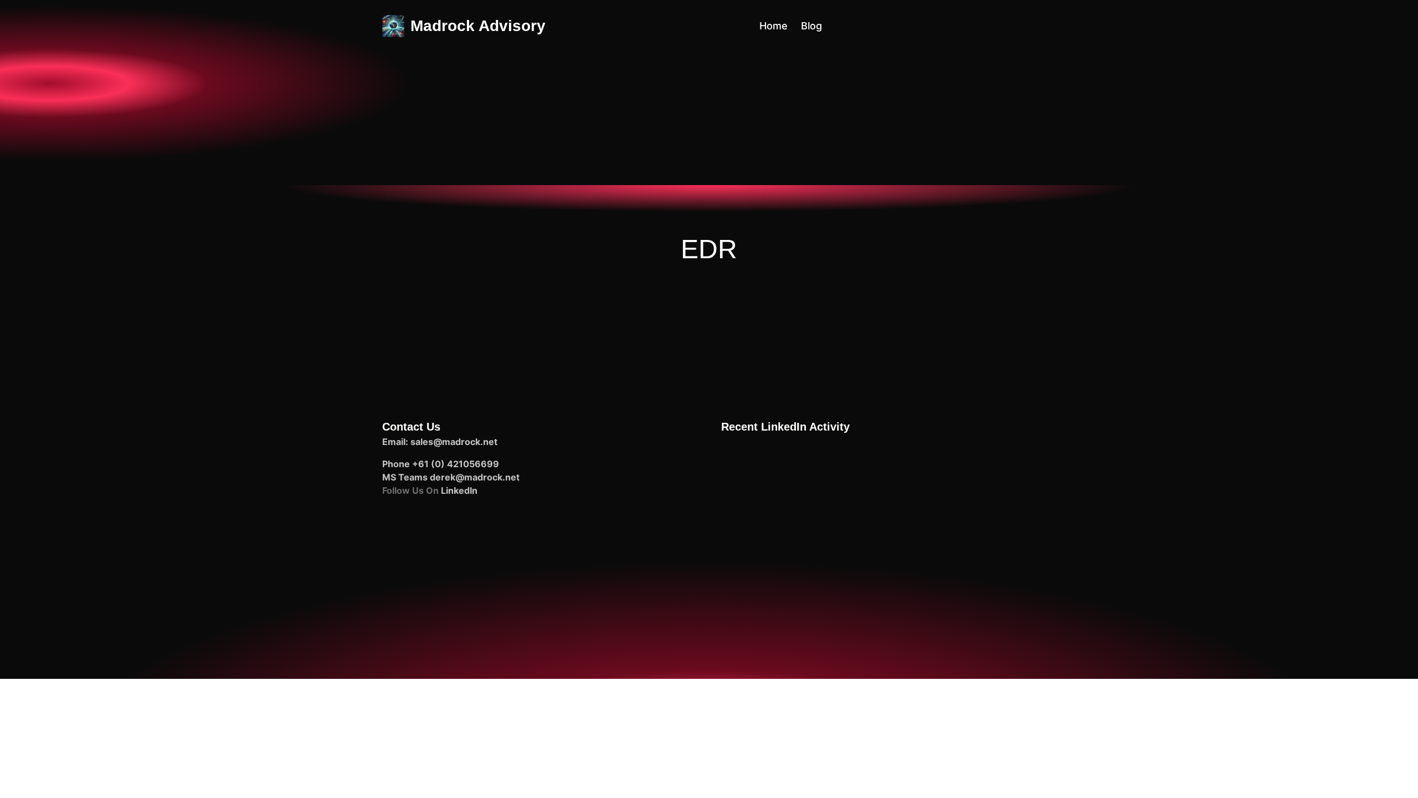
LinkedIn (459, 490)
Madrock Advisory (478, 25)
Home (773, 26)
